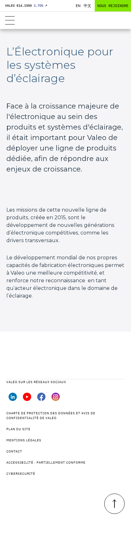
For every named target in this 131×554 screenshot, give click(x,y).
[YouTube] (27, 399)
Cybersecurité (20, 474)
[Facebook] (41, 399)
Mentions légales (23, 440)
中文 (87, 5)
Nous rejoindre (112, 5)
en (78, 5)
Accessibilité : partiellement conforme (46, 462)
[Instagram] (56, 399)
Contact (14, 451)
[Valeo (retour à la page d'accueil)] (65, 20)
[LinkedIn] (13, 399)
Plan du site (18, 429)
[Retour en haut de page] (114, 504)
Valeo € (26, 6)
